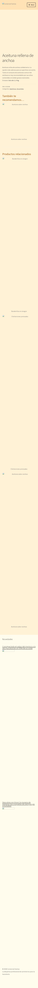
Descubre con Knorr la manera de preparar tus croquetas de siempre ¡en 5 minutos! (18, 804)
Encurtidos (20, 89)
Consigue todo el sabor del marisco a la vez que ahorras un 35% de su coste (19, 647)
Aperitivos (13, 89)
